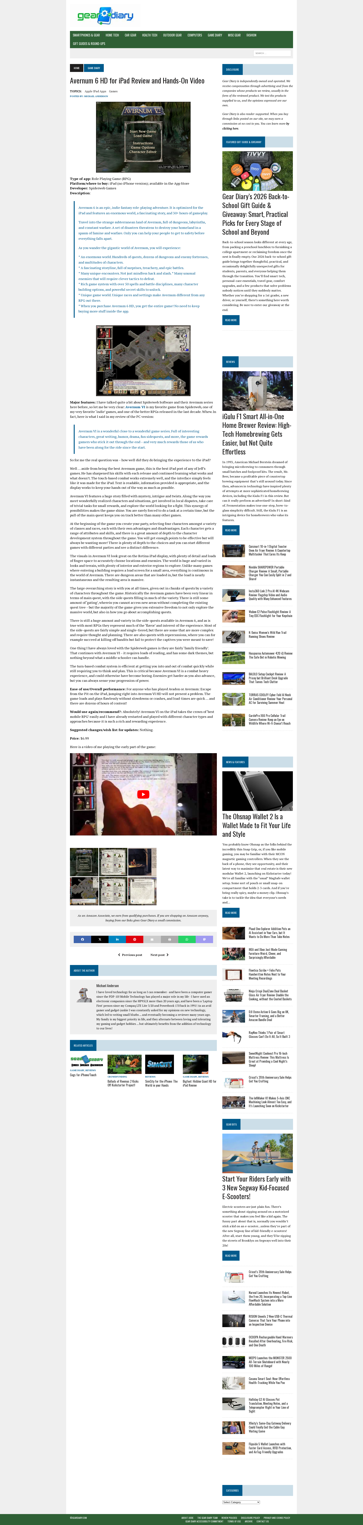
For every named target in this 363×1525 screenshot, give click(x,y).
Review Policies (229, 1517)
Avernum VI (135, 407)
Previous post (132, 955)
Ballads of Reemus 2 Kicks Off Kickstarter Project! (123, 1083)
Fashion (251, 35)
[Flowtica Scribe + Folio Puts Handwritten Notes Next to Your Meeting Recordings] (233, 979)
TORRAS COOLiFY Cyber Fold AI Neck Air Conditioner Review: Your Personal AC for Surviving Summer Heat (270, 699)
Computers (195, 35)
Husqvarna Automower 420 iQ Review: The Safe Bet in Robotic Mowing (271, 655)
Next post (157, 955)
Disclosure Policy (250, 1517)
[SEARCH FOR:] (272, 52)
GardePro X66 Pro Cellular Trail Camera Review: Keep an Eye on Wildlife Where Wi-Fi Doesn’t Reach (270, 719)
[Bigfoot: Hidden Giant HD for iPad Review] (195, 1071)
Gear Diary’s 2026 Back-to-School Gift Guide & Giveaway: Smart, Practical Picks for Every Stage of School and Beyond (255, 213)
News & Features (235, 762)
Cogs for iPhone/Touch (83, 1075)
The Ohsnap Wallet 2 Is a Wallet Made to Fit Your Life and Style (256, 825)
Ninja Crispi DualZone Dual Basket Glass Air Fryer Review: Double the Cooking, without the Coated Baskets (270, 995)
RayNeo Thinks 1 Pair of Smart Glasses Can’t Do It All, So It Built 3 (269, 1034)
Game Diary (215, 35)
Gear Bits (231, 1124)
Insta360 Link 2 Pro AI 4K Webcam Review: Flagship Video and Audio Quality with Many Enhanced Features (270, 595)
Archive (249, 1521)
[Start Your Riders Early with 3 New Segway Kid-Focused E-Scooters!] (257, 1171)
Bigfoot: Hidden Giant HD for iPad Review (199, 1083)
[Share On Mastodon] (204, 939)
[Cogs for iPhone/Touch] (87, 1065)
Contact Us (263, 1521)
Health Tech (149, 35)
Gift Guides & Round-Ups (89, 43)
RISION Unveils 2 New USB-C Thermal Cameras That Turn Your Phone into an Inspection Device (270, 1320)
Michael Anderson (96, 96)
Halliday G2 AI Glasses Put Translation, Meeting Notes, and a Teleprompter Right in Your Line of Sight (269, 1405)
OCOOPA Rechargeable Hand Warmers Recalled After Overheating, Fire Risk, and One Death (271, 1341)
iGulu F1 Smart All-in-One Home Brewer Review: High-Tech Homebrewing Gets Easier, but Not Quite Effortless (256, 433)
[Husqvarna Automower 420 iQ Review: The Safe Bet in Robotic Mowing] (233, 661)
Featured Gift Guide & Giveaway (243, 142)
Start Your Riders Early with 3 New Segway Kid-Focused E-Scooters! (256, 1187)
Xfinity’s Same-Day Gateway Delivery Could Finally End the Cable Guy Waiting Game (270, 1427)
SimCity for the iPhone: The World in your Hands (161, 1083)
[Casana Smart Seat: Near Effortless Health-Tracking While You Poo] (233, 1387)
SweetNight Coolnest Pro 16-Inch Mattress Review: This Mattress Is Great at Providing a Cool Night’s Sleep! (269, 1059)
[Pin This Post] (134, 939)
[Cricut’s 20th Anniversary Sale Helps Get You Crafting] (233, 1085)
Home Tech (112, 35)
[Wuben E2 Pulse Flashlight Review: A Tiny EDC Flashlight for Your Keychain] (233, 620)
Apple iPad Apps (95, 91)
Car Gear (130, 35)
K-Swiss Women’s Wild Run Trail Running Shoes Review (267, 634)
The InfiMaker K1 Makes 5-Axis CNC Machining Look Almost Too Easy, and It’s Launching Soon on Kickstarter (270, 1102)
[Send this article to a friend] (152, 939)
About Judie (187, 1517)
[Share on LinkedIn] (117, 939)
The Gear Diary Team (207, 1517)
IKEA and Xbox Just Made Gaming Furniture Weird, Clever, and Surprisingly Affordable (268, 953)
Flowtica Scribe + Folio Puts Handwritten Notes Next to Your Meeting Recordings (267, 974)
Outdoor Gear (172, 35)
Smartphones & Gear (86, 35)
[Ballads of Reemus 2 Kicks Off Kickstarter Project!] (125, 1071)
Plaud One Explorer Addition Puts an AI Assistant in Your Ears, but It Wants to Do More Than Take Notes (269, 932)
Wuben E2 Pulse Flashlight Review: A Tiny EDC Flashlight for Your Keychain (270, 613)
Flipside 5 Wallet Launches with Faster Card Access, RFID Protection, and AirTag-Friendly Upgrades (270, 1448)
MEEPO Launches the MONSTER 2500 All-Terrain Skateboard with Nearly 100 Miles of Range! (270, 1362)
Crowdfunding (117, 1076)
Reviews (90, 1070)
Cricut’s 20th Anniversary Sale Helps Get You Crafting (270, 1079)
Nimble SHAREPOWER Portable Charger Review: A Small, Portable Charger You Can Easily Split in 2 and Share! (270, 573)
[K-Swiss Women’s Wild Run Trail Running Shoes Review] (233, 641)
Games (113, 91)
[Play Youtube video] (143, 794)
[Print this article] (169, 939)
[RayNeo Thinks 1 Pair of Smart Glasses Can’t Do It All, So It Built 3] (233, 1041)
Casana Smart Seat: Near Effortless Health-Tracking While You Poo (269, 1380)
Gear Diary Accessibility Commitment (204, 1521)
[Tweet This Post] (100, 939)
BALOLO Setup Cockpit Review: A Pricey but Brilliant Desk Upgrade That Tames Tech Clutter (268, 678)
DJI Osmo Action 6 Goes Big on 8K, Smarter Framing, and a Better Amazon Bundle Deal (269, 1016)
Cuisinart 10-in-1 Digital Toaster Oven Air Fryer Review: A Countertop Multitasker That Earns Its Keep (269, 550)
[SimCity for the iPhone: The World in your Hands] (159, 1071)
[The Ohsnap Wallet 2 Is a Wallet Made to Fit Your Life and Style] (257, 808)
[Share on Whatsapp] (187, 939)
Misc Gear (234, 35)
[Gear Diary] (105, 15)
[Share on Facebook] (82, 939)
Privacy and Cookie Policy (277, 1517)
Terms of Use (234, 1521)
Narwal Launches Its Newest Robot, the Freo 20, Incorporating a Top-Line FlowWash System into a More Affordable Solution (270, 1298)
